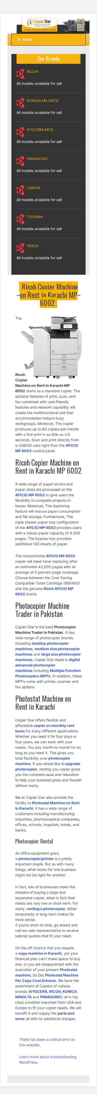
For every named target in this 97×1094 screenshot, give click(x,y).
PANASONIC (37, 158)
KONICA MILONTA (42, 100)
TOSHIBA (35, 217)
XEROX (33, 246)
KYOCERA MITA (40, 129)
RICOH (32, 71)
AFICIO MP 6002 (60, 556)
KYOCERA (38, 991)
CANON (33, 187)
